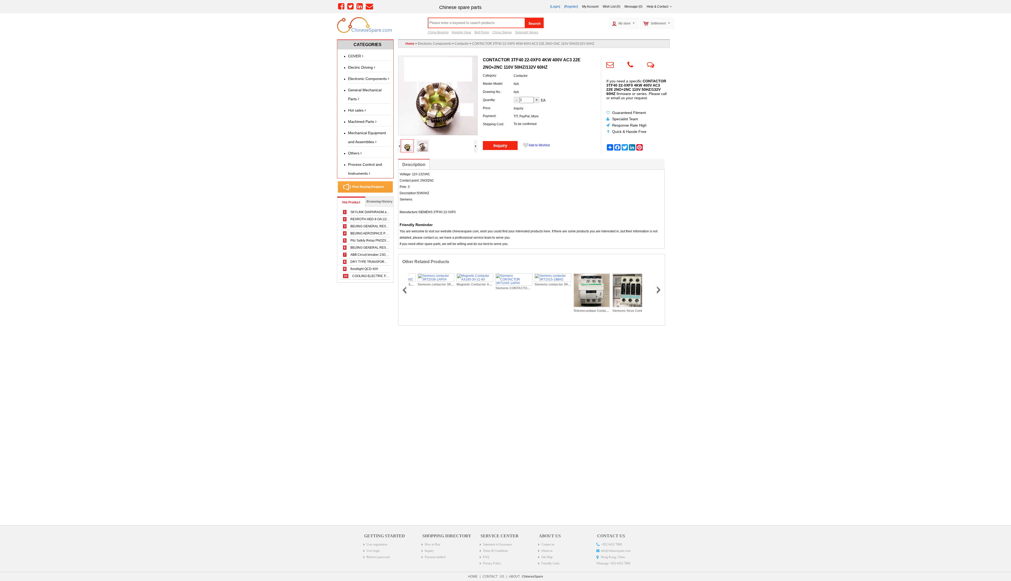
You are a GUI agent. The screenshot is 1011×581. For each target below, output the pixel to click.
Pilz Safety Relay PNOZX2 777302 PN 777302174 (383, 240)
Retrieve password (378, 557)
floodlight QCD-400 (361, 269)
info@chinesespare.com (616, 551)
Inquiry (500, 145)
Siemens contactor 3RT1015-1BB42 (544, 284)
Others (354, 153)
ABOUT (526, 576)
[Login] (555, 6)
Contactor (462, 44)
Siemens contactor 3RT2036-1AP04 (427, 284)
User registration (376, 544)
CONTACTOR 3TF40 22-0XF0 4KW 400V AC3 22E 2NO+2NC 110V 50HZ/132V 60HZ (533, 44)
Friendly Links (550, 563)
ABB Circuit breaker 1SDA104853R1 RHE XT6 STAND (386, 255)
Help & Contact (658, 6)
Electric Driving (361, 67)
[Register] (571, 6)
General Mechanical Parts (364, 94)
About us (547, 551)
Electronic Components (368, 79)
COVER (355, 56)
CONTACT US (493, 576)
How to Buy (432, 544)
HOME (473, 576)
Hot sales (356, 110)
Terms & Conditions (495, 551)
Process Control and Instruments (365, 169)
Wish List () (611, 6)
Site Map (547, 557)
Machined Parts (361, 121)
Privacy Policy (491, 563)
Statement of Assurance (497, 544)
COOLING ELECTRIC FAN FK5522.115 (376, 276)
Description (413, 164)
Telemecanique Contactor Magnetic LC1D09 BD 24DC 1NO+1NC (583, 311)
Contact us (547, 544)
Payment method (434, 557)
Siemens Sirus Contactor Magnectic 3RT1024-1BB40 (622, 311)
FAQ (485, 557)
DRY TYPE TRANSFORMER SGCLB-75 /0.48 (380, 262)
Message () (633, 6)
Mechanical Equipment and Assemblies (367, 137)
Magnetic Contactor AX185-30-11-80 (466, 284)
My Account (590, 6)
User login (373, 551)
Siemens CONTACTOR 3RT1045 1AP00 (505, 288)
